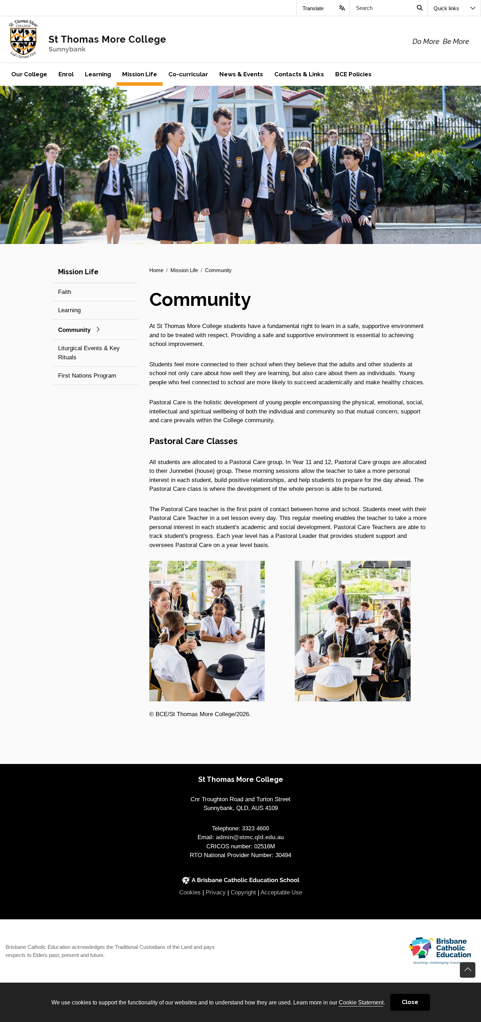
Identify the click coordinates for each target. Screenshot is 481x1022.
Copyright (243, 892)
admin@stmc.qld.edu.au (250, 837)
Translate (313, 8)
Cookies (190, 892)
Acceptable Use (281, 892)
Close (410, 1002)
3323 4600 (255, 828)
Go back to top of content (467, 970)
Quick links (446, 8)
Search (419, 8)
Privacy (216, 892)
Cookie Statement (361, 1002)
